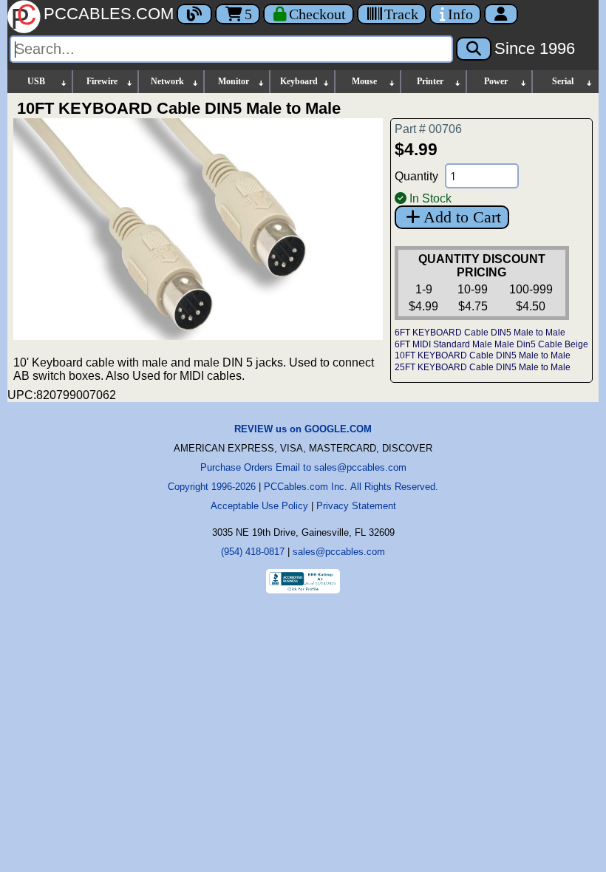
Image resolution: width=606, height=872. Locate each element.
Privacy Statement (356, 505)
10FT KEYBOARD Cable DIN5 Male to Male (483, 355)
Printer (430, 81)
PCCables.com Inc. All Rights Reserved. (351, 486)
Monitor (233, 81)
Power (496, 81)
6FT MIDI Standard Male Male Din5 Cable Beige (491, 344)
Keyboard (299, 81)
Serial (562, 81)
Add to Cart (462, 217)
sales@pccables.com (339, 551)
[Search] (473, 49)
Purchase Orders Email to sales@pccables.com (303, 467)
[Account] (501, 14)
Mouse (364, 81)
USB (36, 81)
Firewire (102, 81)
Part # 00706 (428, 129)
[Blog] (194, 14)
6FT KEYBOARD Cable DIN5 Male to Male (480, 332)
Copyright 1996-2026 (212, 486)
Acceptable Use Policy (259, 505)
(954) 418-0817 (253, 551)
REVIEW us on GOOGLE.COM (303, 429)
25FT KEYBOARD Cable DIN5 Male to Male (483, 367)
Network (167, 81)
